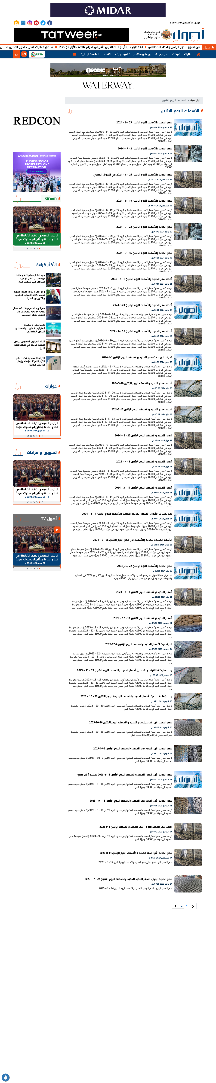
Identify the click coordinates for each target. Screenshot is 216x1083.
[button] (42, 248)
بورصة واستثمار (142, 54)
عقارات (188, 54)
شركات (176, 54)
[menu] (74, 54)
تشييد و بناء (122, 54)
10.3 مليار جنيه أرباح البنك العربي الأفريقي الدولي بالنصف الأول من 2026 (128, 47)
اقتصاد (107, 54)
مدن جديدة (161, 54)
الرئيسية (195, 100)
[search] (16, 54)
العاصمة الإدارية (90, 54)
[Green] (37, 54)
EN (24, 54)
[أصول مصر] (188, 35)
